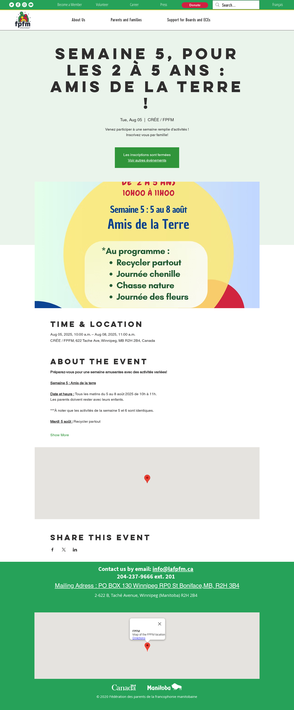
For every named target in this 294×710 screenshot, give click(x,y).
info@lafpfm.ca (173, 569)
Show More (59, 435)
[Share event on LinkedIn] (75, 549)
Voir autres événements (147, 160)
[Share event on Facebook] (52, 549)
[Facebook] (18, 4)
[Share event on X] (64, 549)
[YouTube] (30, 4)
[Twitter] (11, 4)
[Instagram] (24, 4)
